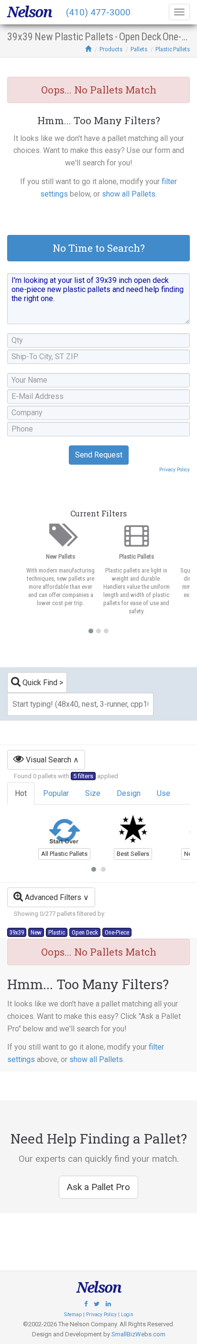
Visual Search (47, 759)
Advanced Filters (52, 897)
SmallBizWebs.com (138, 1334)
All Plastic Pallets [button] (64, 853)
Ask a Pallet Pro (98, 1186)
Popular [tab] (56, 793)
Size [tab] (92, 793)
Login (127, 1314)
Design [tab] (129, 793)
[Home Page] (88, 49)
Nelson (29, 12)
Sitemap (73, 1314)
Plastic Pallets (172, 49)
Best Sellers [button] (133, 853)
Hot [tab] (21, 793)
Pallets (139, 49)
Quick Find (39, 682)
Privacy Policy (174, 470)
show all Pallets (128, 194)
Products (110, 49)
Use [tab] (163, 793)
